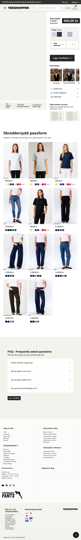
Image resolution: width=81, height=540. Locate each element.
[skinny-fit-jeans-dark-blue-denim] (11, 230)
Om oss (65, 2)
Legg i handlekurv (61, 58)
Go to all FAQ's (14, 398)
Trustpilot (46, 509)
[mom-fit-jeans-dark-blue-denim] (31, 276)
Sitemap (6, 455)
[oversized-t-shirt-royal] (13, 184)
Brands (5, 440)
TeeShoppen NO (20, 537)
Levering (6, 434)
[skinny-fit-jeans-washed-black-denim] (15, 230)
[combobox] (48, 8)
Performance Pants (49, 438)
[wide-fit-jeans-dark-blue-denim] (58, 230)
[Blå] (70, 34)
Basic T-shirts (47, 432)
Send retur (6, 436)
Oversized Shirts (48, 451)
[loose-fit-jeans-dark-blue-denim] (8, 322)
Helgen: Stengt (7, 478)
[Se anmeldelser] (64, 14)
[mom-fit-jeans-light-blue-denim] (36, 276)
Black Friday (7, 463)
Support (75, 2)
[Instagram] (10, 485)
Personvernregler (9, 453)
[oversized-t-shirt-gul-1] (8, 184)
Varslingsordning (8, 459)
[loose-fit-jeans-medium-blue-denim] (11, 322)
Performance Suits (49, 440)
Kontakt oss (5, 472)
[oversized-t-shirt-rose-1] (15, 184)
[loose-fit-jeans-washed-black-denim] (13, 322)
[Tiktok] (14, 485)
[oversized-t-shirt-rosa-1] (20, 184)
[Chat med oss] (76, 535)
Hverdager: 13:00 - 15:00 (10, 476)
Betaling (6, 438)
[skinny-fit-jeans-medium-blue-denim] (13, 230)
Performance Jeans (50, 436)
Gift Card (46, 442)
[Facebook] (7, 485)
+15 (23, 184)
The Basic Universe (9, 461)
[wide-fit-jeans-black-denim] (56, 230)
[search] (62, 8)
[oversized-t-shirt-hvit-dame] (6, 184)
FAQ (4, 432)
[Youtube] (3, 485)
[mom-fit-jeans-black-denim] (33, 276)
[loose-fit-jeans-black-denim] (6, 322)
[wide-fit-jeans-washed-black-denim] (63, 230)
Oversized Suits (48, 457)
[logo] (18, 8)
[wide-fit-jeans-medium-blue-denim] (61, 230)
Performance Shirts (49, 434)
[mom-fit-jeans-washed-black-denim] (40, 276)
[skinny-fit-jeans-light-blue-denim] (6, 230)
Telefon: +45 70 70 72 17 (10, 474)
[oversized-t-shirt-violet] (11, 184)
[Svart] (54, 34)
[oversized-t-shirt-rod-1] (18, 184)
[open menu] (5, 7)
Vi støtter (6, 457)
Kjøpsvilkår (7, 451)
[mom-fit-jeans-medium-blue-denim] (38, 276)
